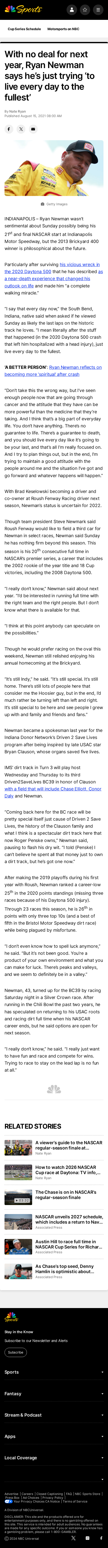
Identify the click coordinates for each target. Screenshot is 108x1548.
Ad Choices (31, 1498)
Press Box (12, 1498)
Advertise (12, 1494)
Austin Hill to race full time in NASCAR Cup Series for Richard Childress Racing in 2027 (68, 1244)
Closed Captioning (49, 1494)
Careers (27, 1494)
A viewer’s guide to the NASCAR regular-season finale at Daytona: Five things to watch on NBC (68, 1145)
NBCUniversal (33, 1510)
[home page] (23, 10)
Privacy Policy (52, 1498)
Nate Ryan (17, 111)
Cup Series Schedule (24, 29)
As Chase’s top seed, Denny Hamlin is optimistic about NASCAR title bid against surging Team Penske (64, 1269)
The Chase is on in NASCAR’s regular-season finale (65, 1194)
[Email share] (33, 129)
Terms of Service (75, 1501)
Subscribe (15, 1352)
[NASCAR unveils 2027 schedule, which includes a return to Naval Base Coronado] (18, 1222)
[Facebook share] (9, 129)
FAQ (69, 1494)
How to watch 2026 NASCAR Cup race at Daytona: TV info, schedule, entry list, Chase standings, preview (66, 1170)
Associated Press (48, 1227)
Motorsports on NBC (63, 29)
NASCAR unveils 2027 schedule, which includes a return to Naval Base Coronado (69, 1219)
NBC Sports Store (87, 1494)
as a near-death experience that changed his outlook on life (54, 278)
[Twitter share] (21, 129)
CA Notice (52, 1501)
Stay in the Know (19, 1332)
